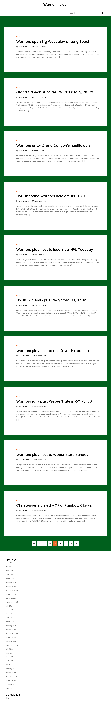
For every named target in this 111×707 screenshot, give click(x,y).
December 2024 (12, 633)
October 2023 (11, 684)
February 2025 (11, 626)
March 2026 (10, 578)
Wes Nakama (24, 46)
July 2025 (9, 606)
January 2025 (11, 629)
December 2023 (12, 676)
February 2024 (11, 669)
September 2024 (12, 645)
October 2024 (11, 641)
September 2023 (12, 688)
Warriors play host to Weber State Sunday (52, 454)
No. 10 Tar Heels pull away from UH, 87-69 (51, 300)
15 (61, 543)
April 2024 (9, 661)
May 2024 (9, 657)
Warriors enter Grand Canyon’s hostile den (53, 145)
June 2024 (9, 653)
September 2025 (12, 602)
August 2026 (10, 563)
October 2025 (11, 598)
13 (50, 543)
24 (71, 543)
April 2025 (9, 618)
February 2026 (11, 582)
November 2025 (11, 594)
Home (9, 13)
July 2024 (9, 649)
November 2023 (11, 680)
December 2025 (12, 590)
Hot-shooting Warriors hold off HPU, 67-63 (52, 196)
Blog (18, 37)
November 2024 (12, 637)
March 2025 (10, 622)
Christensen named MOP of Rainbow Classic (54, 505)
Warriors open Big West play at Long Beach (53, 41)
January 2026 (11, 586)
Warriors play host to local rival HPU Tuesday (54, 249)
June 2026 (9, 571)
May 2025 (9, 614)
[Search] (102, 13)
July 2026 (9, 567)
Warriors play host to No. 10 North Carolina (52, 350)
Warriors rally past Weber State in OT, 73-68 (54, 401)
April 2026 (9, 575)
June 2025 (9, 610)
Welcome (19, 13)
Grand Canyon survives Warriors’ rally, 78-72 (54, 92)
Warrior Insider (55, 4)
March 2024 (10, 665)
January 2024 (11, 673)
